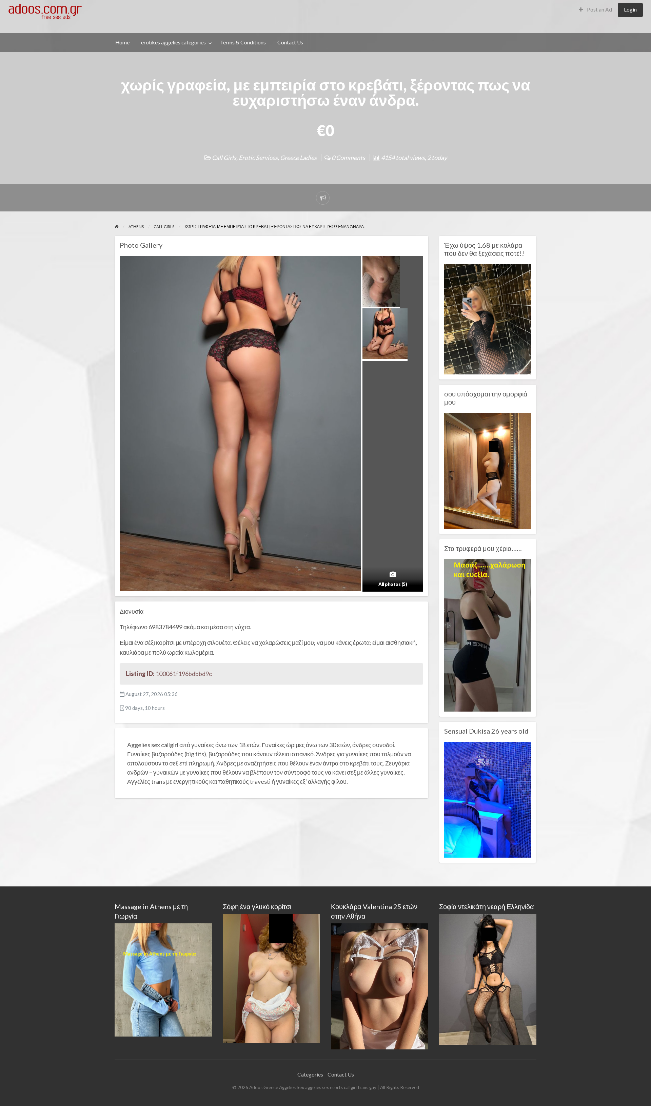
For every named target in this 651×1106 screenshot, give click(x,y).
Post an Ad (599, 9)
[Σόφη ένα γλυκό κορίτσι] (271, 978)
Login (630, 9)
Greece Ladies (298, 157)
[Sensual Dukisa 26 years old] (487, 799)
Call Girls (224, 157)
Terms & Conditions (243, 42)
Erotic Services (258, 157)
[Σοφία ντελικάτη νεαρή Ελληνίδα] (487, 978)
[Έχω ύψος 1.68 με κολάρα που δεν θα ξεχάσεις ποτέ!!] (487, 318)
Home (122, 42)
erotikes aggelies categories (173, 42)
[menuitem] (595, 10)
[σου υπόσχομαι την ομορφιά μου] (487, 470)
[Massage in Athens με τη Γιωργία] (163, 979)
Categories (310, 1074)
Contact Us (290, 42)
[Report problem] (323, 198)
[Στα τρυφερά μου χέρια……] (487, 634)
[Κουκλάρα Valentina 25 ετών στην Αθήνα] (379, 985)
